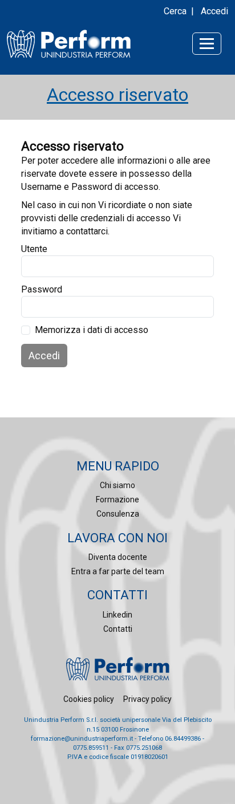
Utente (34, 248)
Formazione (117, 499)
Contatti (117, 629)
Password (41, 289)
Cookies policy (88, 699)
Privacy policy (147, 699)
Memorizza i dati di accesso (91, 329)
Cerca (175, 11)
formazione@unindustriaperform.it (82, 738)
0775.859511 (91, 748)
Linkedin (117, 614)
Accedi (214, 11)
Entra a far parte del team (117, 571)
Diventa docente (117, 557)
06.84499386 (183, 738)
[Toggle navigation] (206, 44)
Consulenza (117, 513)
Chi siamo (117, 485)
